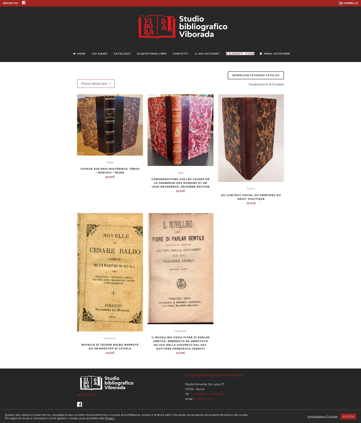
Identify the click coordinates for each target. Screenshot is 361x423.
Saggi (180, 172)
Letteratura (110, 338)
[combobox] (96, 83)
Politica (251, 188)
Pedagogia (180, 330)
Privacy (110, 418)
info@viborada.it (204, 399)
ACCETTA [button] (348, 416)
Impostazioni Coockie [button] (322, 416)
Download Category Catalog (255, 75)
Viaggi (110, 162)
